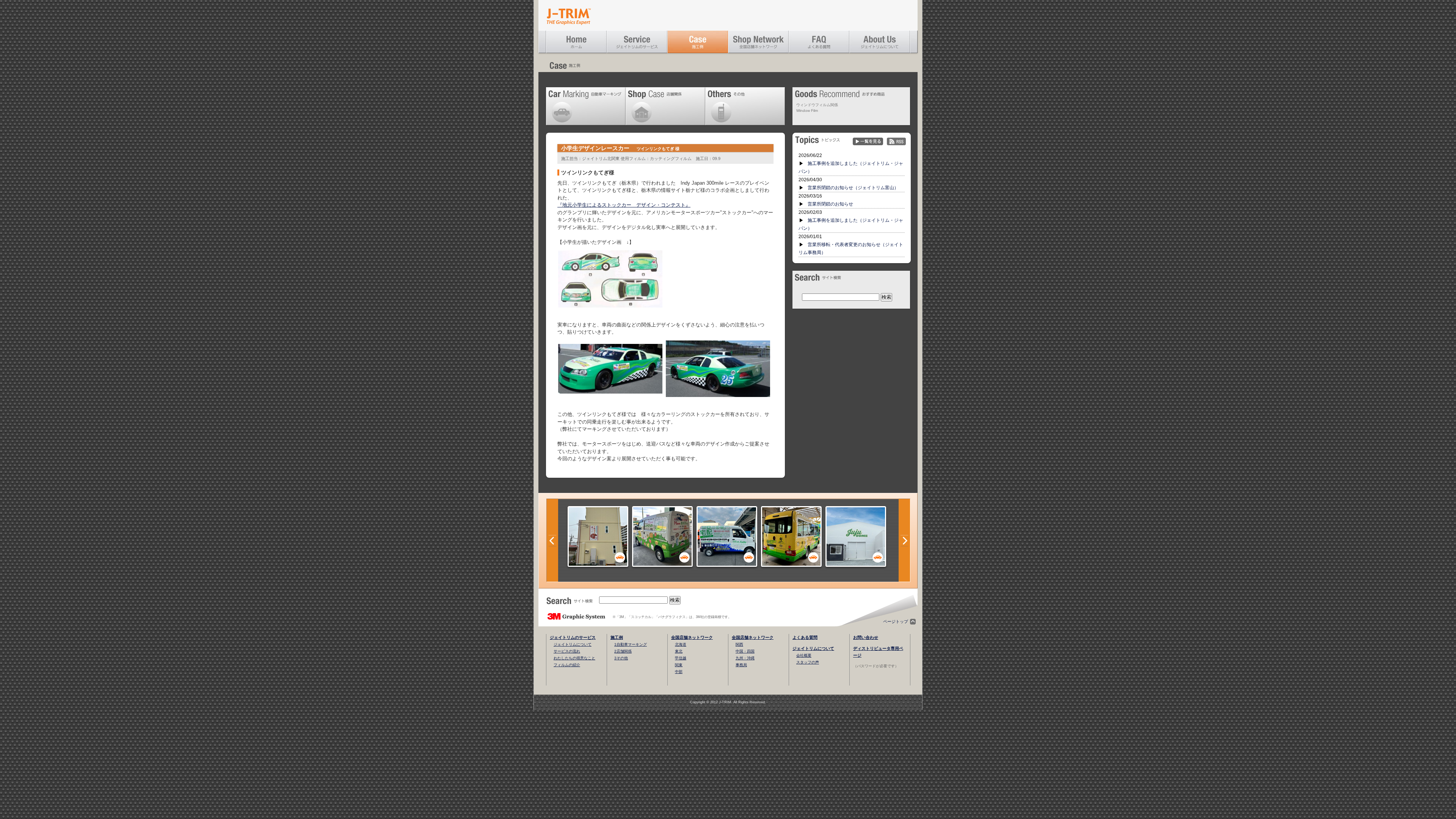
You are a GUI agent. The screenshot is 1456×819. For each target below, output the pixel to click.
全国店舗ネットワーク (692, 637)
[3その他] (855, 565)
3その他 (621, 658)
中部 (678, 672)
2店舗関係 (623, 651)
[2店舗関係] (598, 565)
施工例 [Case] (697, 41)
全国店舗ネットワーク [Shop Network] (758, 41)
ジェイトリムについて (573, 644)
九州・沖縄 (745, 658)
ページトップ (895, 621)
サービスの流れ (567, 651)
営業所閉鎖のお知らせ (830, 204)
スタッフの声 (807, 662)
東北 (678, 651)
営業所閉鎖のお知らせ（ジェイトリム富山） (853, 187)
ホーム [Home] (576, 41)
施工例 (616, 637)
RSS (896, 142)
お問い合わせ (865, 637)
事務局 (741, 665)
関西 (739, 644)
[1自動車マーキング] (662, 565)
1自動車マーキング (630, 644)
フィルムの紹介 (567, 665)
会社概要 (803, 655)
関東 (678, 665)
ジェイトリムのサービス (573, 637)
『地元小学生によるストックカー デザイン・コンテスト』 (623, 205)
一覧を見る (868, 142)
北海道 (680, 644)
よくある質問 (804, 637)
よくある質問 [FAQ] (819, 41)
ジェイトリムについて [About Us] (879, 41)
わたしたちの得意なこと (574, 658)
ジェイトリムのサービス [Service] (637, 41)
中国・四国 (745, 651)
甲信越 (680, 658)
